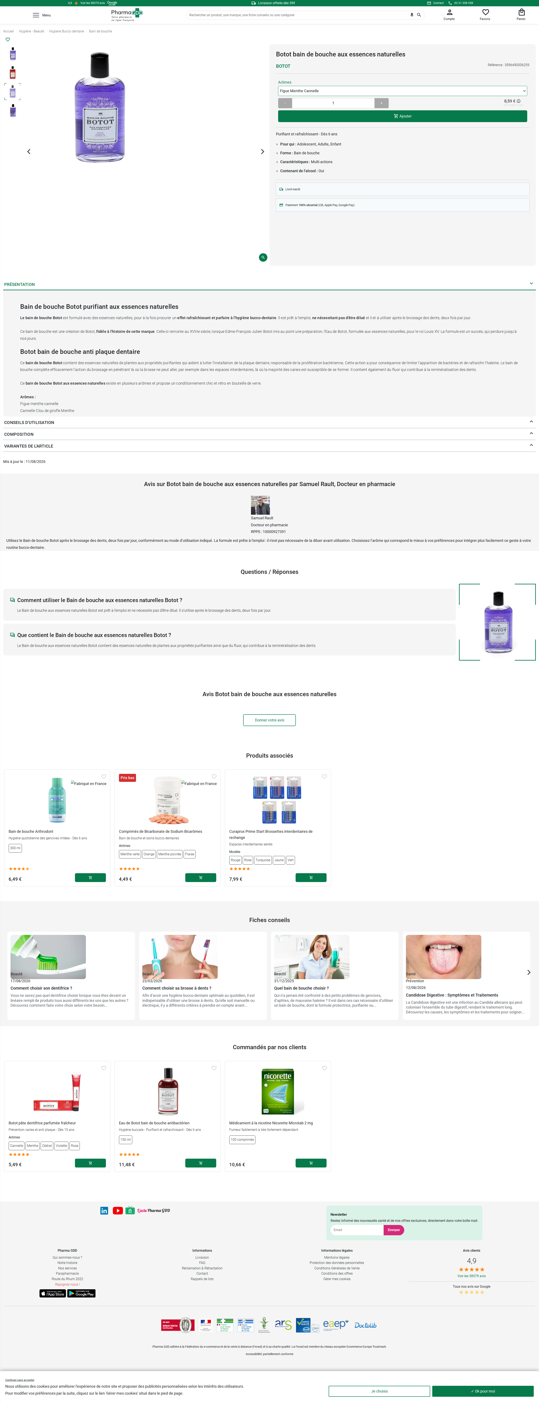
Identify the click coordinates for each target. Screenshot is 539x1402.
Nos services (67, 1268)
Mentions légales (337, 1257)
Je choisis (379, 1391)
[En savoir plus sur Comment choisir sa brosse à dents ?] (203, 953)
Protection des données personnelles (337, 1263)
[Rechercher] (419, 15)
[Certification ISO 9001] (178, 1325)
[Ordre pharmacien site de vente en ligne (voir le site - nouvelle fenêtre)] (225, 1325)
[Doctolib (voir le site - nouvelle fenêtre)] (365, 1325)
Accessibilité (254, 1354)
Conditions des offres (337, 1273)
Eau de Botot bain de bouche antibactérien (154, 1123)
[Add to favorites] (104, 776)
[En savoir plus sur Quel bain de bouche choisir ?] (334, 953)
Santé (411, 974)
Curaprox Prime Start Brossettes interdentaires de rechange (271, 834)
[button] (36, 15)
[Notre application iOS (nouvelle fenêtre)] (52, 1293)
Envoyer (394, 1230)
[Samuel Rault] (260, 505)
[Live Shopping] (130, 1211)
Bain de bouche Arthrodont (31, 831)
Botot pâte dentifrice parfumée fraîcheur (42, 1123)
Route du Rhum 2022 (67, 1279)
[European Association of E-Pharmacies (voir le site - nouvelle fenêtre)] (336, 1325)
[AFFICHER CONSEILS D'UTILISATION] (531, 422)
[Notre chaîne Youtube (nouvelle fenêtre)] (118, 1211)
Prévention (415, 981)
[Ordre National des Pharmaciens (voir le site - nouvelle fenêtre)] (264, 1325)
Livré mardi (293, 189)
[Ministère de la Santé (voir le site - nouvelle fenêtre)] (206, 1325)
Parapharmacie (67, 1273)
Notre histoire (67, 1263)
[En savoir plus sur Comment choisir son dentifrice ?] (71, 953)
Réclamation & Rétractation (202, 1268)
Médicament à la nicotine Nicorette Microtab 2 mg (271, 1123)
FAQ (202, 1263)
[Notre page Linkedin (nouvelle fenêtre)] (104, 1210)
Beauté (17, 974)
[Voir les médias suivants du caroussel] (263, 152)
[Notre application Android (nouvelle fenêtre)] (81, 1293)
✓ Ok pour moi (483, 1391)
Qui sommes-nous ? (67, 1257)
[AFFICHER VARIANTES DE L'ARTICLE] (531, 446)
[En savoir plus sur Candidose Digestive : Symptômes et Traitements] (466, 953)
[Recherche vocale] (412, 15)
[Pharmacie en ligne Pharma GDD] (125, 15)
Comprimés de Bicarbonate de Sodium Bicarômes (160, 831)
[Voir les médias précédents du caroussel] (29, 152)
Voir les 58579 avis (92, 3)
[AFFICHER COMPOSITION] (531, 434)
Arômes (284, 82)
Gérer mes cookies (337, 1279)
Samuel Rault (262, 518)
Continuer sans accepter (19, 1380)
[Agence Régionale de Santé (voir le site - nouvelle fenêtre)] (283, 1325)
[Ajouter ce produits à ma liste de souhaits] (7, 39)
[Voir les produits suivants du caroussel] (529, 972)
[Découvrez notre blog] (153, 1211)
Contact (438, 3)
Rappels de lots (202, 1279)
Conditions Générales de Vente (337, 1268)
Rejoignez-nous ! (67, 1284)
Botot (283, 66)
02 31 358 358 (463, 3)
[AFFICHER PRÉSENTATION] (531, 284)
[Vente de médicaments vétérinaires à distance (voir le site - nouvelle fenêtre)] (245, 1325)
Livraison (202, 1257)
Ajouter (405, 116)
